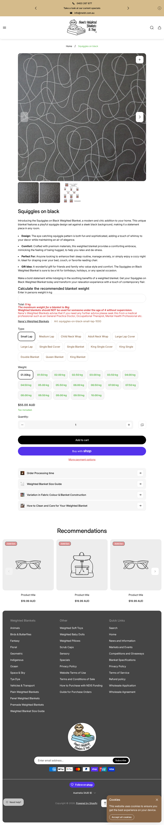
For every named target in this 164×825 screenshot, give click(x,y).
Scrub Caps (67, 647)
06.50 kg (96, 385)
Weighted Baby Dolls (72, 634)
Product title (28, 594)
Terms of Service (119, 672)
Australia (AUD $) (82, 792)
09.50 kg (79, 395)
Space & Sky (17, 672)
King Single (126, 346)
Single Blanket (75, 346)
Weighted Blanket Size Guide (27, 711)
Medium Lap (46, 336)
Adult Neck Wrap (98, 336)
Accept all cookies (122, 817)
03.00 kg (95, 374)
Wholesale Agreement (122, 691)
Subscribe (120, 760)
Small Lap (26, 336)
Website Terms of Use (73, 672)
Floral (13, 647)
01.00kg (25, 374)
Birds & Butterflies (20, 634)
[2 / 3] (49, 192)
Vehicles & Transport (22, 685)
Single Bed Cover (49, 346)
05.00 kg (43, 385)
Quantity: (23, 416)
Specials (65, 660)
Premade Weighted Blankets (27, 704)
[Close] (157, 800)
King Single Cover (102, 346)
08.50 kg (43, 395)
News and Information (122, 640)
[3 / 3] (71, 192)
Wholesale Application (122, 685)
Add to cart (82, 440)
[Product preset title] (28, 564)
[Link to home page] (82, 737)
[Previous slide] (36, 8)
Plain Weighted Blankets (24, 691)
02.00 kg (59, 374)
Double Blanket (30, 356)
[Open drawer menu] (4, 27)
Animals (15, 628)
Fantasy (15, 640)
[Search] (151, 27)
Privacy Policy (68, 666)
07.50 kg (130, 385)
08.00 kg (26, 395)
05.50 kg (61, 385)
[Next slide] (128, 8)
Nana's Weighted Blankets (33, 321)
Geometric (16, 653)
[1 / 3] (28, 192)
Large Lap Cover (125, 336)
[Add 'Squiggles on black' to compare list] (142, 425)
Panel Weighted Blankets (25, 698)
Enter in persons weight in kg (35, 292)
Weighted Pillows (70, 640)
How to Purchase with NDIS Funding (81, 685)
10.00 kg (96, 395)
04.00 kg (130, 374)
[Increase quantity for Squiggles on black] (129, 425)
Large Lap (27, 346)
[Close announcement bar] (159, 8)
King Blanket (77, 356)
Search (113, 628)
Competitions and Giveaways (126, 653)
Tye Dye (15, 679)
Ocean (14, 666)
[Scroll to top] (105, 803)
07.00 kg (113, 385)
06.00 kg (78, 385)
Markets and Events (120, 647)
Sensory (65, 653)
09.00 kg (61, 395)
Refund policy (117, 679)
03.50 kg (112, 374)
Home (69, 46)
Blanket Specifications (122, 660)
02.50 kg (77, 374)
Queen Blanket (54, 356)
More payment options (82, 459)
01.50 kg (42, 374)
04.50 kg (26, 385)
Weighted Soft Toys (71, 628)
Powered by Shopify (86, 803)
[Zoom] (140, 59)
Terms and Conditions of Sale (77, 679)
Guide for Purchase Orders (75, 691)
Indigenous (16, 660)
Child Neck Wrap (71, 336)
